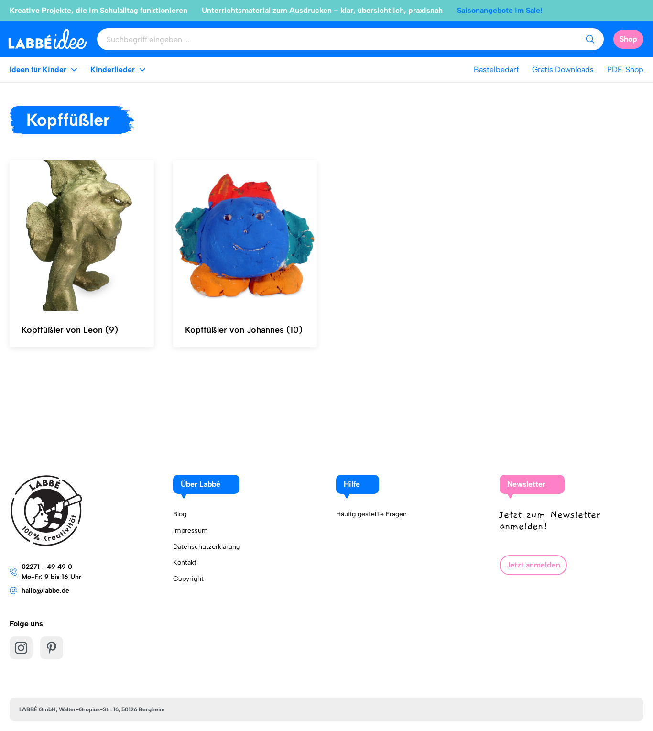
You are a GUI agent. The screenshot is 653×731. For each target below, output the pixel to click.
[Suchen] (590, 39)
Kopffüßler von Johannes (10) (244, 330)
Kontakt (184, 562)
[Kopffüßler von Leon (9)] (81, 236)
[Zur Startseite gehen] (47, 39)
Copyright (188, 579)
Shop (628, 39)
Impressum (190, 530)
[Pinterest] (51, 647)
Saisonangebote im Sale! (500, 10)
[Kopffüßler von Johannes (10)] (245, 236)
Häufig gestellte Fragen (371, 514)
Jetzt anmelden (533, 564)
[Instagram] (21, 647)
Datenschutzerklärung (206, 547)
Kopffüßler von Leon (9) (70, 330)
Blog (179, 514)
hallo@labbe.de (45, 591)
